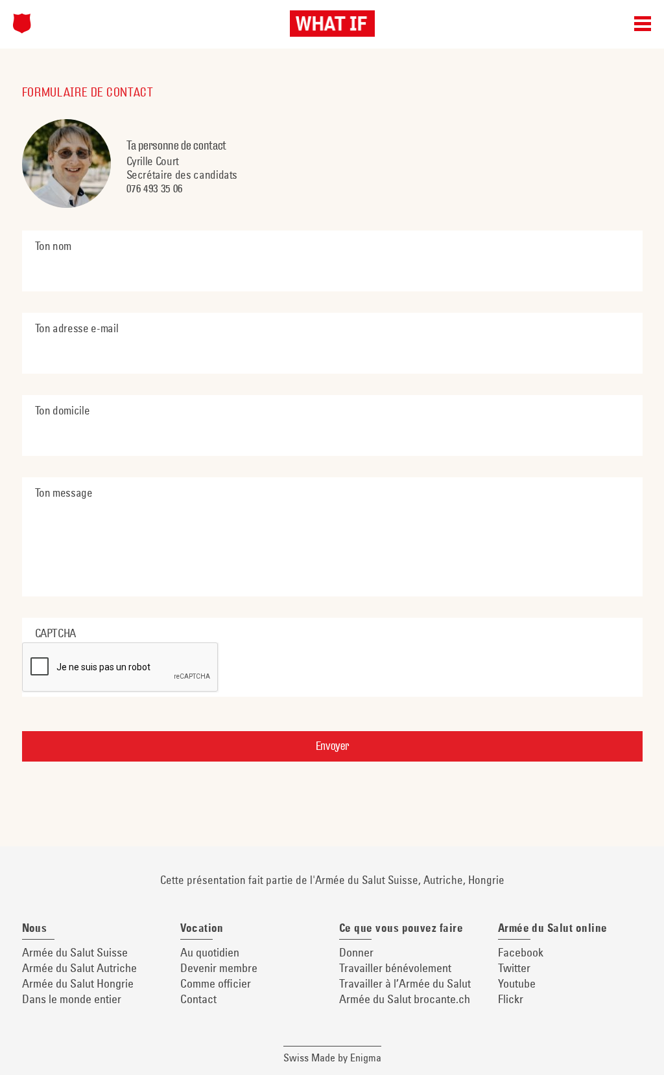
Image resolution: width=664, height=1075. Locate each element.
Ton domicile (62, 410)
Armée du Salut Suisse (75, 952)
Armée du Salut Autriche (79, 967)
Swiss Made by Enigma (332, 1057)
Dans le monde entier (71, 998)
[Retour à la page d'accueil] (22, 23)
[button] (642, 25)
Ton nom (53, 246)
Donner (356, 952)
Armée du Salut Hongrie (78, 983)
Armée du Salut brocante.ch (404, 998)
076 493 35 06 (154, 188)
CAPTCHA (56, 633)
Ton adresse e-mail (77, 328)
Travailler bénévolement (395, 967)
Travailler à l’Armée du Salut (405, 983)
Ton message (64, 492)
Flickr (510, 998)
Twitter (514, 967)
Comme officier (215, 983)
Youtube (517, 983)
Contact (198, 998)
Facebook (520, 952)
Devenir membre (218, 967)
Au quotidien (209, 952)
